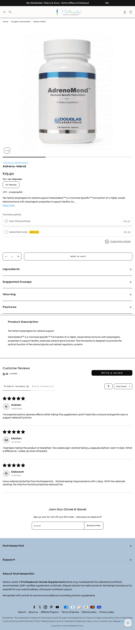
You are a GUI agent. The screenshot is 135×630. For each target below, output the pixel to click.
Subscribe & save (23, 231)
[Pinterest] (51, 607)
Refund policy (89, 612)
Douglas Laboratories (20, 21)
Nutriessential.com (77, 617)
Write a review (112, 372)
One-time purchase (19, 221)
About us (33, 612)
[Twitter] (40, 607)
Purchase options (12, 214)
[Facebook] (34, 607)
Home (5, 21)
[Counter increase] (18, 256)
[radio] (6, 221)
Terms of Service (70, 612)
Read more (9, 205)
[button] (4, 12)
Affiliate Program (50, 612)
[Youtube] (57, 607)
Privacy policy (106, 612)
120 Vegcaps (11, 184)
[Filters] (108, 386)
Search (22, 612)
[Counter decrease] (6, 256)
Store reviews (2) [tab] (43, 386)
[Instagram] (45, 607)
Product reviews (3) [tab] (16, 386)
